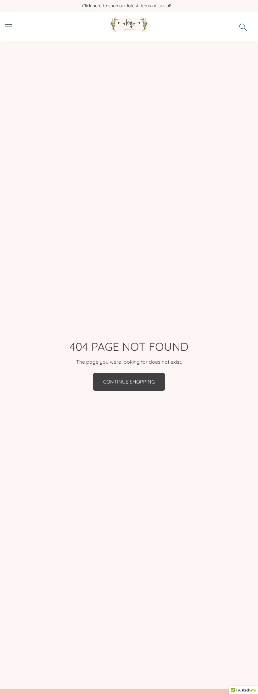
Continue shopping (129, 381)
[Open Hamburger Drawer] (8, 27)
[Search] (243, 27)
